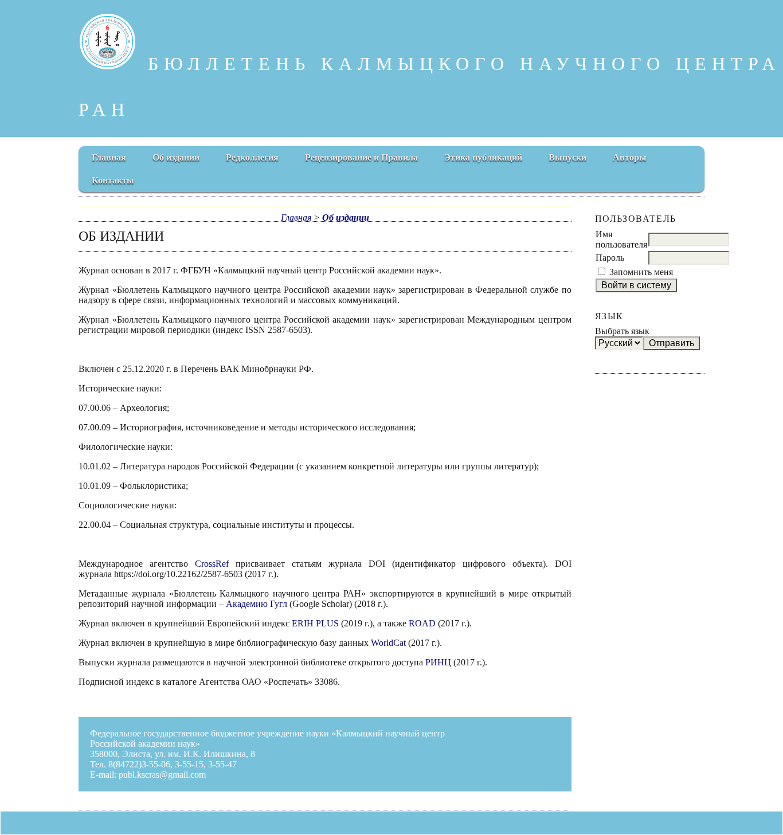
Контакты (113, 180)
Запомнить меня (641, 272)
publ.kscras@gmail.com (162, 774)
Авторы (630, 157)
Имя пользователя (621, 239)
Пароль (610, 257)
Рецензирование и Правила (361, 157)
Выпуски (567, 157)
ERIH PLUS (315, 623)
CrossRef (212, 564)
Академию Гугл (256, 604)
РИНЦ (438, 662)
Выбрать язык (622, 331)
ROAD (422, 623)
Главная (109, 157)
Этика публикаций (483, 157)
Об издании (175, 157)
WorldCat (388, 643)
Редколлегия (252, 157)
